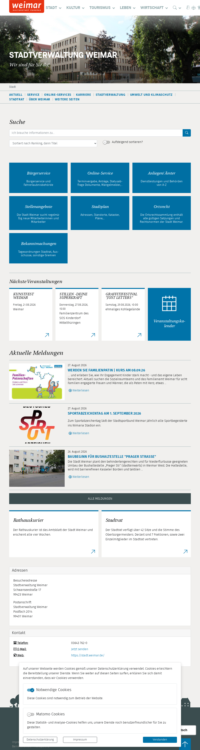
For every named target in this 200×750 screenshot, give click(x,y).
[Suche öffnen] (178, 8)
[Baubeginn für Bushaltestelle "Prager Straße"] (38, 468)
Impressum (80, 739)
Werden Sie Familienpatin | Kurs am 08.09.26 (106, 370)
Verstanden (160, 739)
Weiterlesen (80, 390)
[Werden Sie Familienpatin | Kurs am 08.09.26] (38, 381)
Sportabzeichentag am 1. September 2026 (104, 413)
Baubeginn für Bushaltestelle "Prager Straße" (112, 457)
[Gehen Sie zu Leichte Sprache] (194, 8)
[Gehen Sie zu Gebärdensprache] (188, 8)
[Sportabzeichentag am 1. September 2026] (38, 425)
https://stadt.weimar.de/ (87, 655)
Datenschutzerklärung (40, 739)
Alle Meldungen (100, 498)
